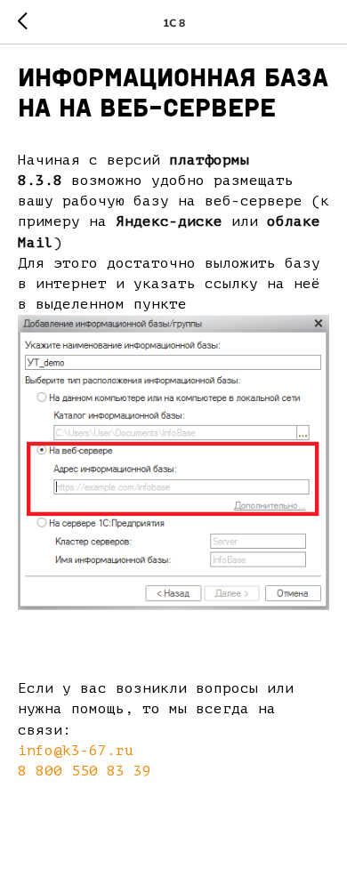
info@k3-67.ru (75, 751)
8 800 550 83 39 (84, 771)
